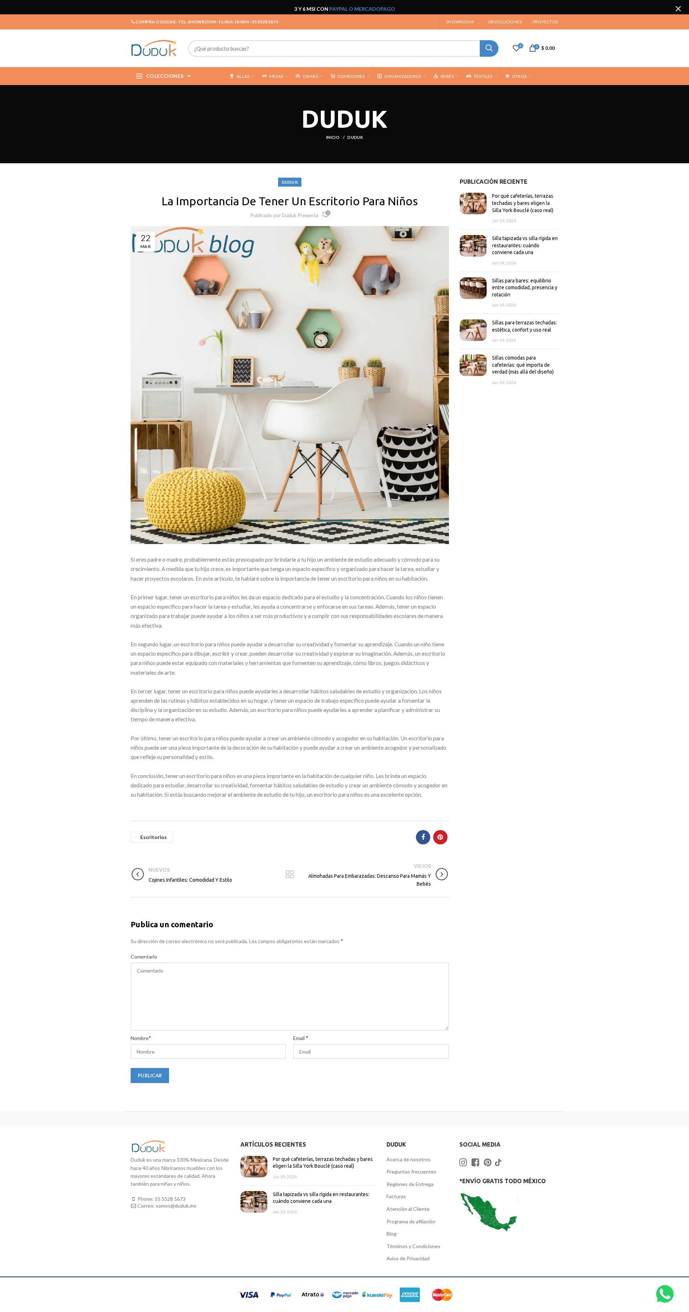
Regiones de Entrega (409, 1184)
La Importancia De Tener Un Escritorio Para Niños (289, 201)
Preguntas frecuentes (411, 1171)
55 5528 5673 (170, 1199)
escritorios (153, 837)
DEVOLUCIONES (505, 21)
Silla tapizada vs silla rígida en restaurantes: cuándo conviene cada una (525, 245)
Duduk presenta (300, 215)
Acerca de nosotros (408, 1159)
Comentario (144, 956)
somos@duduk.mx (176, 1206)
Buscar (489, 48)
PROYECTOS (545, 21)
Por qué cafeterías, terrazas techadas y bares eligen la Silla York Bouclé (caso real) (522, 203)
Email (300, 1037)
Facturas (396, 1196)
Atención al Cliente (408, 1209)
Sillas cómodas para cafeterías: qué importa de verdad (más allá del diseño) (523, 365)
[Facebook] (423, 837)
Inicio (333, 137)
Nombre (141, 1037)
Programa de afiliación (410, 1221)
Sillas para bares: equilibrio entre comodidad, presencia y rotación (524, 287)
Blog (391, 1234)
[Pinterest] (440, 837)
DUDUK (355, 137)
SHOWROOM (460, 21)
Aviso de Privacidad (408, 1258)
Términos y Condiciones (413, 1246)
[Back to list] (289, 875)
